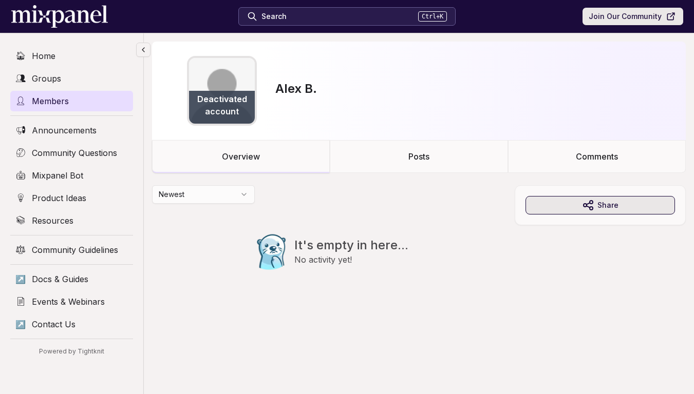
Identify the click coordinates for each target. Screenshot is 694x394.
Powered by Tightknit (71, 351)
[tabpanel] (419, 248)
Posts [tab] (418, 156)
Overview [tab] (241, 156)
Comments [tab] (597, 156)
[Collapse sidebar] (143, 50)
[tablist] (419, 156)
